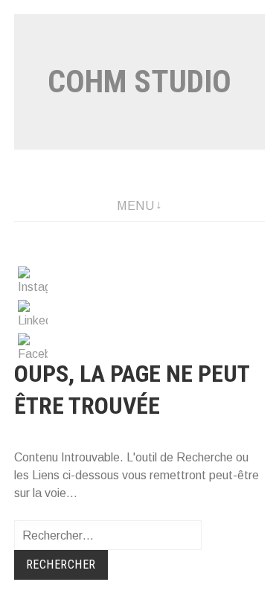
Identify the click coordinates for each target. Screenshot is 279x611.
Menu (135, 205)
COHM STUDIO (139, 81)
